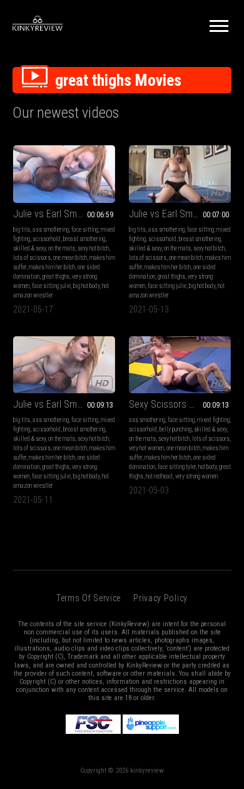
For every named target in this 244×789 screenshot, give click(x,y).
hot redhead (159, 476)
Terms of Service (88, 598)
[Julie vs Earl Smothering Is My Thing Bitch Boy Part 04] (64, 365)
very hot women (146, 448)
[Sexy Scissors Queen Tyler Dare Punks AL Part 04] (180, 365)
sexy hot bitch (93, 248)
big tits (21, 229)
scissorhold (47, 238)
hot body (207, 466)
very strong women (196, 476)
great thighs (55, 276)
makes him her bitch (52, 267)
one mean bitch (70, 257)
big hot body (86, 285)
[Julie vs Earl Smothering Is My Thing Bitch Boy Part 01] (64, 174)
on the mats (61, 248)
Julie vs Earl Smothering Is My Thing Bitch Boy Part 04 (64, 404)
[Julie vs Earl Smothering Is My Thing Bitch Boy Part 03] (180, 174)
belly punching (175, 429)
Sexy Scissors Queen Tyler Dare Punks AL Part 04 (180, 404)
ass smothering (51, 229)
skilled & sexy (29, 248)
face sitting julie (51, 285)
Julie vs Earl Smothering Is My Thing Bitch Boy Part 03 (180, 214)
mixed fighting (213, 419)
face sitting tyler (177, 466)
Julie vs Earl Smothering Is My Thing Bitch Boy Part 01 (64, 214)
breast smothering (84, 238)
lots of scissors (32, 257)
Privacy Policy (160, 598)
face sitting (84, 229)
